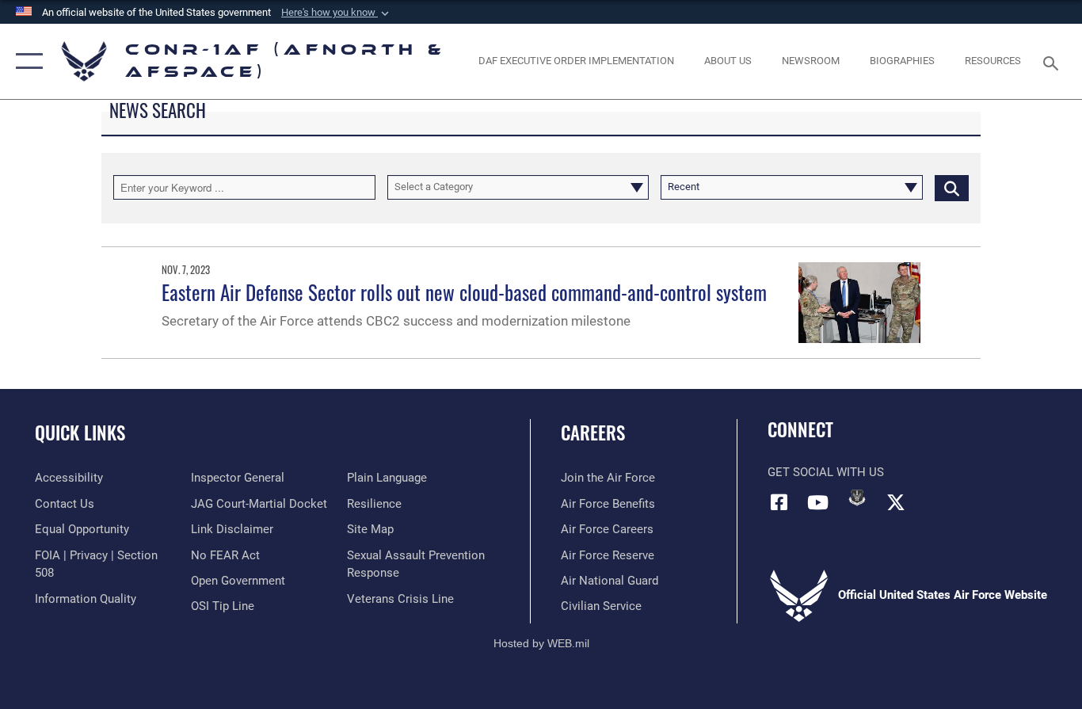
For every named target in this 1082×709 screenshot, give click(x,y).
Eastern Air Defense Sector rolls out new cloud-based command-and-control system (464, 292)
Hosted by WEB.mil (541, 643)
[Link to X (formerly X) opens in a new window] (896, 502)
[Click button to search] (952, 187)
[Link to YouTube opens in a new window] (818, 502)
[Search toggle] (1053, 61)
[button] (336, 13)
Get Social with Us (826, 472)
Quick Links (80, 432)
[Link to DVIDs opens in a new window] (857, 497)
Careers (593, 432)
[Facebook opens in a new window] (779, 502)
